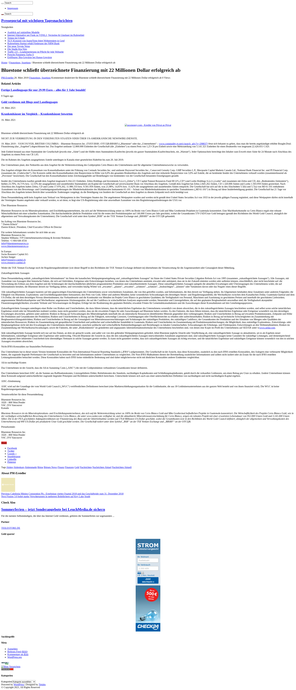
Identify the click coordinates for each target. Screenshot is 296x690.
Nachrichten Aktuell (122, 467)
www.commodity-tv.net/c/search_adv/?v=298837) (183, 143)
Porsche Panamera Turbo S (20, 54)
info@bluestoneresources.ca (15, 243)
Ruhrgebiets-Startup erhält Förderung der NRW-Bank (33, 43)
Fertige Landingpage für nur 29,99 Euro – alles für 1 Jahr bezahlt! (43, 90)
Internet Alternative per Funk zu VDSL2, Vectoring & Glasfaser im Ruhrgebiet (45, 35)
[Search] (2, 3)
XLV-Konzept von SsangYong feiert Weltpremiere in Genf (36, 40)
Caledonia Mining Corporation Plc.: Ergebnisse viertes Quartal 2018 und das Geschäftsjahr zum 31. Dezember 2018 (62, 493)
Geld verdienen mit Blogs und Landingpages (29, 102)
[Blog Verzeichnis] (10, 666)
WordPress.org (14, 657)
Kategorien (6, 681)
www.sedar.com (267, 327)
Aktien (9, 467)
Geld (76, 467)
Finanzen (69, 467)
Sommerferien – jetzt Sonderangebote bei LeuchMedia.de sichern (53, 509)
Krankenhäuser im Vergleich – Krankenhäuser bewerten (37, 113)
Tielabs (42, 684)
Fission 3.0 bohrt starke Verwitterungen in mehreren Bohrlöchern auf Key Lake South (45, 496)
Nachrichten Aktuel (101, 467)
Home (4, 62)
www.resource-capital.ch (13, 262)
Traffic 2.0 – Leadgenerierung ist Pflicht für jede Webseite (35, 51)
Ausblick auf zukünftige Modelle (23, 32)
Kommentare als (17, 654)
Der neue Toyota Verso (18, 46)
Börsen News (50, 467)
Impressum (12, 8)
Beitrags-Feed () (17, 651)
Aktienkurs (18, 467)
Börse (40, 467)
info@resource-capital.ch (13, 259)
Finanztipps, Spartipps (20, 62)
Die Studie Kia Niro (17, 49)
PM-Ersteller (7, 77)
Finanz (61, 467)
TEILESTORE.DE (10, 528)
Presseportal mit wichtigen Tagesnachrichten (36, 21)
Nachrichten (86, 467)
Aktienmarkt (31, 467)
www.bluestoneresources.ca (14, 246)
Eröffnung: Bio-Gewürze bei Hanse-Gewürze (29, 57)
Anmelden (12, 649)
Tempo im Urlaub (16, 38)
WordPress (19, 684)
